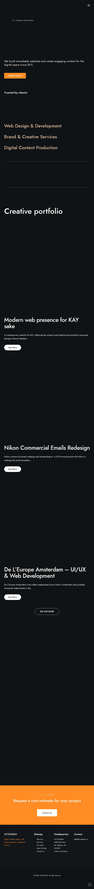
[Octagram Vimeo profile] (41, 881)
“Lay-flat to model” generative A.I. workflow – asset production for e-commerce (76, 738)
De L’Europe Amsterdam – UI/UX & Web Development (45, 572)
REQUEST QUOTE (15, 76)
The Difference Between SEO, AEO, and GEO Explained (77, 675)
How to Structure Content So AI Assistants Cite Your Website (16, 733)
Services (40, 842)
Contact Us (47, 812)
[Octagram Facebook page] (45, 881)
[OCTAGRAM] (13, 5)
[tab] (47, 125)
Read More (12, 348)
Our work (40, 845)
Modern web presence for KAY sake (41, 323)
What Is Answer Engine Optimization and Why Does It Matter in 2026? (47, 738)
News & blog (42, 848)
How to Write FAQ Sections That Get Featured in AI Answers (46, 675)
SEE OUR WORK (47, 611)
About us (40, 839)
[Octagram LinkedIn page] (52, 881)
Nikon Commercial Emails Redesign (47, 448)
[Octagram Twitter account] (49, 881)
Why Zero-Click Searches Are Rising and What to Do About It (17, 675)
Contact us (40, 851)
